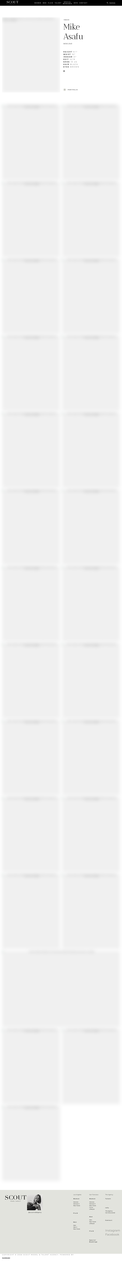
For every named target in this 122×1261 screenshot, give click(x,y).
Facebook (112, 1234)
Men (45, 2)
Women (37, 2)
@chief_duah (67, 43)
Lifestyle (91, 1209)
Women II (76, 1204)
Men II (75, 1227)
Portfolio (71, 89)
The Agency (109, 1211)
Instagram (112, 3)
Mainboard (6, 1258)
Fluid (50, 3)
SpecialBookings (67, 2)
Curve (91, 1207)
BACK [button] (66, 20)
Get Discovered (110, 1213)
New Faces (76, 1205)
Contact (83, 3)
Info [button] (76, 2)
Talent (58, 3)
